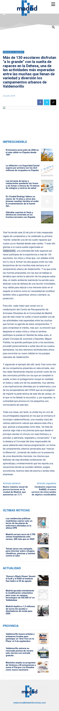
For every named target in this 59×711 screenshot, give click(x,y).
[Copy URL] (53, 102)
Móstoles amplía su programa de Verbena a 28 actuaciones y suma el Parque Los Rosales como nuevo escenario (21, 666)
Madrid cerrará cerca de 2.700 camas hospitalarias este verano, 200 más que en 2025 (20, 537)
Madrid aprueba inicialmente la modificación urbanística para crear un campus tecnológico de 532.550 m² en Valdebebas (20, 595)
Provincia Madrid (13, 52)
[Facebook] (40, 102)
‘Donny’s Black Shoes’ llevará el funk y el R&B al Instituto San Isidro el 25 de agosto (20, 578)
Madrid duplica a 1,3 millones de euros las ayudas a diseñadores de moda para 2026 (20, 610)
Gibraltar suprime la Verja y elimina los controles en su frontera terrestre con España (20, 215)
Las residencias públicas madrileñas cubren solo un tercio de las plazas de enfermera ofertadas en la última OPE (19, 523)
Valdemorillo (9, 250)
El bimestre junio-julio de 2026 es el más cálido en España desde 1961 (22, 152)
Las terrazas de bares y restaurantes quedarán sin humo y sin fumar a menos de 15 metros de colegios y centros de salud (22, 184)
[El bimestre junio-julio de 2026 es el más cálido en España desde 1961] (47, 155)
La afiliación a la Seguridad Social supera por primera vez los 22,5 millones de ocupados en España (22, 168)
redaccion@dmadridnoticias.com (29, 702)
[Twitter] (47, 102)
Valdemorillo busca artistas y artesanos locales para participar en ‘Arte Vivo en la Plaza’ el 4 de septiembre (20, 637)
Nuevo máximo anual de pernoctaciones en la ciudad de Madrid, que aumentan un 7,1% (15, 491)
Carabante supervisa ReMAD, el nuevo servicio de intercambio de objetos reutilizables (44, 491)
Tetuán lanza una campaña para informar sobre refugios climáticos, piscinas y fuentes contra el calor (20, 552)
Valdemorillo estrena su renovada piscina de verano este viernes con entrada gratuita (19, 652)
